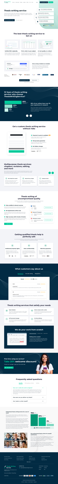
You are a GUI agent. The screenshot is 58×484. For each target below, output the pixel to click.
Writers (27, 2)
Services (13, 2)
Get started (32, 82)
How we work (17, 2)
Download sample (48, 207)
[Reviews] (45, 25)
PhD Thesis (30, 456)
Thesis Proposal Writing (20, 456)
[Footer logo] (11, 467)
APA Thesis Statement (32, 459)
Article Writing (6, 459)
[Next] (31, 116)
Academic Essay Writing (20, 459)
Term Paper (43, 458)
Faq (44, 469)
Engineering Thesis (44, 459)
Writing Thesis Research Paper (45, 456)
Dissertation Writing (7, 456)
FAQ (30, 2)
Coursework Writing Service (8, 458)
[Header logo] (7, 2)
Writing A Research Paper (20, 458)
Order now (51, 2)
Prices (32, 2)
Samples (24, 2)
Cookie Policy (6, 475)
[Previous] (27, 116)
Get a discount (9, 367)
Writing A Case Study (32, 458)
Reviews (21, 2)
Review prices (34, 80)
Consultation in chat (44, 2)
